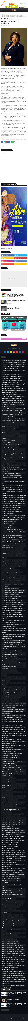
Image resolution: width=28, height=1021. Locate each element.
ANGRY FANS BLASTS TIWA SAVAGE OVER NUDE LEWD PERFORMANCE (15, 998)
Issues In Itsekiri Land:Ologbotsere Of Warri (10, 699)
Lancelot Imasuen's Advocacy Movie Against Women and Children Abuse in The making (12, 719)
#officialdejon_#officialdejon (7, 378)
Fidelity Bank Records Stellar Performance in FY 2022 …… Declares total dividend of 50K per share (12, 592)
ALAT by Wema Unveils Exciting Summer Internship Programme (13, 434)
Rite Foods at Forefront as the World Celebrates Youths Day (13, 850)
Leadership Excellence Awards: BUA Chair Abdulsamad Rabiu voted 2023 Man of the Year (13, 729)
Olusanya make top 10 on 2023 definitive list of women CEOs (13, 798)
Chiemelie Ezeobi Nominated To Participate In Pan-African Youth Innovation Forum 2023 (14, 495)
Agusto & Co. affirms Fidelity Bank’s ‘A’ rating (10, 426)
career (3, 483)
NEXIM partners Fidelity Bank (7, 775)
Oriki (3, 804)
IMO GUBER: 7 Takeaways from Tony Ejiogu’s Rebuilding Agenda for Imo (13, 679)
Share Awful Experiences (16, 876)
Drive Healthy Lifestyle (6, 537)
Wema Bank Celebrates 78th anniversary (9, 935)
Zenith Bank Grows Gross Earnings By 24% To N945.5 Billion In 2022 (13, 977)
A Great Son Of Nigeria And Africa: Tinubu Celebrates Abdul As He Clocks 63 (13, 403)
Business (13, 338)
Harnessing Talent (5, 648)
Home (2, 14)
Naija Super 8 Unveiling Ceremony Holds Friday (10, 755)
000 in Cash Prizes (20, 384)
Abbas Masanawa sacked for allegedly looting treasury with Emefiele (13, 405)
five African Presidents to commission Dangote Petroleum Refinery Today (12, 608)
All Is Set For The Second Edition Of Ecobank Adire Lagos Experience (12, 437)
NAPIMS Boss (13, 763)
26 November (4, 392)
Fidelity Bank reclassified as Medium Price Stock (10, 588)
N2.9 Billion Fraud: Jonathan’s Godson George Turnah (12, 753)
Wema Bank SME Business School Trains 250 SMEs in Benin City (13, 953)
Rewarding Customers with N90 (7, 848)
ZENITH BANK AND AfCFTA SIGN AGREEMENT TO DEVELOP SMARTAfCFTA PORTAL (12, 971)
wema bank (4, 931)
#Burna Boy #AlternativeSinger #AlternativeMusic (11, 370)
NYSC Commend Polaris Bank (7, 789)
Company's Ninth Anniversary (7, 503)
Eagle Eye (4, 25)
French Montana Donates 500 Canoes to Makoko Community (13, 620)
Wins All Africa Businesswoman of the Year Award (11, 963)
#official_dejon (14, 376)
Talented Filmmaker (20, 900)
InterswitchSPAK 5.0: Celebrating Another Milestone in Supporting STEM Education (12, 695)
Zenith (12, 969)
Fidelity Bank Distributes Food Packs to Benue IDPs (11, 582)
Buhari (3, 475)
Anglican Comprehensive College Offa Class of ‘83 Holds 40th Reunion (13, 449)
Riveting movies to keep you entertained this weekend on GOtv (13, 852)
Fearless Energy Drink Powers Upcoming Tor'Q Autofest (12, 572)
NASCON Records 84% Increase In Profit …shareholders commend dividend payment (12, 766)
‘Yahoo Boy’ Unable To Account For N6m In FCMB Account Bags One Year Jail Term (13, 362)
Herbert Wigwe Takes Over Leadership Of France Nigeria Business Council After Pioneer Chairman (12, 653)
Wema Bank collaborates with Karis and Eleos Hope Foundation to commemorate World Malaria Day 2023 (13, 937)
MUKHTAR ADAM (22, 745)
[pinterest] (20, 258)
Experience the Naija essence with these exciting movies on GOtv (14, 566)
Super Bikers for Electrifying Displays (8, 898)
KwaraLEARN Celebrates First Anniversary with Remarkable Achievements (12, 711)
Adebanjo (4, 420)
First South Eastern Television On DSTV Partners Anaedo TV (13, 600)
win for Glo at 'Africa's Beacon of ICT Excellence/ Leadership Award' (13, 959)
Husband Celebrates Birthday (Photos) (9, 668)
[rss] (7, 258)
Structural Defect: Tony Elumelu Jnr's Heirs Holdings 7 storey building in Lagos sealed (13, 897)
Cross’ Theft (4, 509)
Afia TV (18, 420)
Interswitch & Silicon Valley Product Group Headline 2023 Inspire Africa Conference (14, 687)
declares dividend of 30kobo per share (9, 527)
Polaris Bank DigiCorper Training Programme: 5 (10, 816)
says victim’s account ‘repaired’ (18, 872)
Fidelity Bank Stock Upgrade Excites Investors (10, 594)
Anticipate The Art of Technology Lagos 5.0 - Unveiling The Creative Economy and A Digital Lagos (12, 453)
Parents (6, 804)
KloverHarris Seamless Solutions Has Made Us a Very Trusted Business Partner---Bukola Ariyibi (13, 705)
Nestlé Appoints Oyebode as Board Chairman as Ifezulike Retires (15, 307)
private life (17, 828)
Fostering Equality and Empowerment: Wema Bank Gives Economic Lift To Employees (12, 616)
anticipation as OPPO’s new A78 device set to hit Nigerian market (14, 455)
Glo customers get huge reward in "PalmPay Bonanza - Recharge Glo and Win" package (14, 628)
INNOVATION (4, 685)
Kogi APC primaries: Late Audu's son (8, 707)
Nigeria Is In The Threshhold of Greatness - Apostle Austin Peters (14, 779)
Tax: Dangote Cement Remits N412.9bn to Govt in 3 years (12, 902)
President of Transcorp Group (7, 826)
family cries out (11, 568)
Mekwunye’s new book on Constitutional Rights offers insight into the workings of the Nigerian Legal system (14, 741)
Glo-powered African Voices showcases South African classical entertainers (13, 630)
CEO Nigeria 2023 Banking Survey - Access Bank (14, 491)
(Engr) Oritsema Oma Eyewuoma (8, 368)
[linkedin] (20, 352)
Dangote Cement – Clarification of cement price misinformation (13, 515)
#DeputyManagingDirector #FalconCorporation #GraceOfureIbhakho (11, 374)
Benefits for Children (6, 467)
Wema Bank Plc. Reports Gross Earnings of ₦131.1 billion (12, 947)
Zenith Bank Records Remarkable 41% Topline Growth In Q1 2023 (13, 981)
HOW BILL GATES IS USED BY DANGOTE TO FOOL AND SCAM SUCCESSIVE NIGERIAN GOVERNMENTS (13, 665)
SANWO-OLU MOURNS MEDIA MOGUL (9, 862)
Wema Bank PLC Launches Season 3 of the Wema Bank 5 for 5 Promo (13, 945)
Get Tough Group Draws (6, 626)
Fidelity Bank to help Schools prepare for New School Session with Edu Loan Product (13, 596)
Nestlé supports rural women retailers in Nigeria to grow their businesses (13, 774)
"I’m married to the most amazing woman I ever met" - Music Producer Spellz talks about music (13, 366)
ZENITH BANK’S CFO (5, 983)
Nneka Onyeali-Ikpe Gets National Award (15, 787)
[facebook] (7, 255)
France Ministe (4, 618)
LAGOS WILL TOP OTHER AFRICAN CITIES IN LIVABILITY (12, 717)
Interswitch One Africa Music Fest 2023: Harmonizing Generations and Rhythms (11, 693)
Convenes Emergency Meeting (19, 503)
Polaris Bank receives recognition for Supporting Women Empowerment (12, 820)
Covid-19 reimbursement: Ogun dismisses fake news (11, 507)
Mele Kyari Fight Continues (7, 743)
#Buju (16, 368)
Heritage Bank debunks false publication (9, 656)
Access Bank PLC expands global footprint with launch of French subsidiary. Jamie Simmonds (13, 413)
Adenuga (9, 420)
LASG (3, 723)
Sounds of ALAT (5, 882)
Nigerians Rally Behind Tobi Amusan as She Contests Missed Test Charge (13, 786)
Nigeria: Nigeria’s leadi (6, 781)
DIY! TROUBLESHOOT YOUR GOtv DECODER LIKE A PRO (12, 529)
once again (9, 800)
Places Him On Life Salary (6, 812)
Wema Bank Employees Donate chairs (9, 939)
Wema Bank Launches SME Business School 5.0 (10, 943)
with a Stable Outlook (6, 967)
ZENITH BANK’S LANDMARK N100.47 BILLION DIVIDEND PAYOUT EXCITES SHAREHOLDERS (13, 985)
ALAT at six (10, 432)
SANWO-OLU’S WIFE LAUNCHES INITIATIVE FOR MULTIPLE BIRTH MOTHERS (13, 868)
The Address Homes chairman (7, 904)
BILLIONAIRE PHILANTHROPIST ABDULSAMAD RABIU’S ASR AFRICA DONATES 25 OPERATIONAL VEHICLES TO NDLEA (12, 469)
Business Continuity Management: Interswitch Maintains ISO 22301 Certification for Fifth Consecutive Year (13, 481)
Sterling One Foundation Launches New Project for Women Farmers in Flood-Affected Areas (13, 891)
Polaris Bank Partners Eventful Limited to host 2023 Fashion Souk (14, 818)
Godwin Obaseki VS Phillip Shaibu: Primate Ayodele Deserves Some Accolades (13, 637)
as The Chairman (22, 459)
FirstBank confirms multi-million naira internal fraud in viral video (14, 602)
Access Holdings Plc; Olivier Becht (8, 416)
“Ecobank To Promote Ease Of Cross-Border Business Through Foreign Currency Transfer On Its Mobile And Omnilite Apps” (13, 364)
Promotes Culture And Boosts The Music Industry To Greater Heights (13, 830)
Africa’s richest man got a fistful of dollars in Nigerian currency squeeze (13, 425)
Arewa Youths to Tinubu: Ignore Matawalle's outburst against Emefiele (13, 457)
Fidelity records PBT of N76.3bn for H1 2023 (10, 598)
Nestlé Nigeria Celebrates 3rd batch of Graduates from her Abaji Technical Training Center (13, 772)
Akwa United (4, 432)
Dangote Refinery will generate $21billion (9, 519)
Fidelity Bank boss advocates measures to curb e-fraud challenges (13, 15)
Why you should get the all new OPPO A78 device (11, 957)
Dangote (3, 513)
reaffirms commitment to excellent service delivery (11, 838)
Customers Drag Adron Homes (13, 509)
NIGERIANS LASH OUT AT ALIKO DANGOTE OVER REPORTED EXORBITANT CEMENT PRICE (13, 784)
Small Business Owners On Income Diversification (11, 878)
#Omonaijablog (17, 378)
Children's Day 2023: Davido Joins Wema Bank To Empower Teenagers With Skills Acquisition (13, 499)
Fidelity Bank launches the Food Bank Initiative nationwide (12, 584)
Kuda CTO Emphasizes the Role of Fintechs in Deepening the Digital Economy (13, 709)
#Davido (23, 370)
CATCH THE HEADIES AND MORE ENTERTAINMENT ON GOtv (13, 487)
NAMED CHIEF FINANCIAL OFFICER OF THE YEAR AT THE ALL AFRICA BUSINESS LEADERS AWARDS (12, 762)
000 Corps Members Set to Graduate (8, 384)
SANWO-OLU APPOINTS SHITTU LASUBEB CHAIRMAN (11, 858)
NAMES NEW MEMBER (6, 763)
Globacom (4, 632)
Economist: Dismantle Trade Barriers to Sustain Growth (12, 549)
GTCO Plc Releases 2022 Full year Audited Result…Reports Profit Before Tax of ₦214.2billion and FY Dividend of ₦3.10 (13, 641)
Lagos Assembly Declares (6, 713)
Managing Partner (5, 737)
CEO (3, 491)
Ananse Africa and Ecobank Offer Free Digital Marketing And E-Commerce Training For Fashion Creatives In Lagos (13, 443)
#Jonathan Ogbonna (5, 376)
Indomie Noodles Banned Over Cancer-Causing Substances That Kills (14, 683)
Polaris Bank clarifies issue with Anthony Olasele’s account (12, 814)
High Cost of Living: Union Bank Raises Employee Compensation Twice (13, 659)
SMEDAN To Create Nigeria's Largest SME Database (11, 880)
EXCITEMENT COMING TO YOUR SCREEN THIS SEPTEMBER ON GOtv (13, 560)
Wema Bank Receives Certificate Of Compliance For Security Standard (13, 949)
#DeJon (3, 372)
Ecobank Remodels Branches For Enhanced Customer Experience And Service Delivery (12, 546)
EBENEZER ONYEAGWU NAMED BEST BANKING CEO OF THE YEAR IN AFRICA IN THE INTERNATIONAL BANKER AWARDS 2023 (13, 540)
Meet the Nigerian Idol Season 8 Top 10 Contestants (11, 739)
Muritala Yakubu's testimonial (7, 747)
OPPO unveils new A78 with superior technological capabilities (13, 802)
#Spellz (9, 382)
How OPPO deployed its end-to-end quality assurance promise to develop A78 (13, 667)
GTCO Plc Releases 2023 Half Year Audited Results (11, 642)
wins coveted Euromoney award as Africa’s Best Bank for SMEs (13, 965)
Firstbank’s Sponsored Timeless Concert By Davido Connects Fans (13, 604)
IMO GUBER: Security (5, 681)
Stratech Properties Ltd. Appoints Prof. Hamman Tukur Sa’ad (13, 894)
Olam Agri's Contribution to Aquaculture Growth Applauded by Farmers (13, 796)
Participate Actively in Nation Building (16, 804)
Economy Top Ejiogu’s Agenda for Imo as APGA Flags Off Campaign (12, 552)
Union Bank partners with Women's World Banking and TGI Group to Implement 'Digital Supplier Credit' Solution (13, 919)
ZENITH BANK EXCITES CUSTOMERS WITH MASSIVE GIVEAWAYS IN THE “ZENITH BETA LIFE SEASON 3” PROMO (13, 975)
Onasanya (4, 800)
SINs (23, 876)
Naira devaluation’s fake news (7, 759)
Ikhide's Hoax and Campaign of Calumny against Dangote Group (14, 677)
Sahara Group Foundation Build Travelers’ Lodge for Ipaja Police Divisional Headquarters (14, 856)
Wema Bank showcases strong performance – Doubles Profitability (12, 951)
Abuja (3, 410)
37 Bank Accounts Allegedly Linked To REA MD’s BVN (11, 394)
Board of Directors (5, 471)
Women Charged (14, 967)
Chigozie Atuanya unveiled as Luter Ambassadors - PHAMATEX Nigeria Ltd (13, 497)
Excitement (4, 558)
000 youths (18, 386)
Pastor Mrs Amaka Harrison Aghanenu (9, 806)
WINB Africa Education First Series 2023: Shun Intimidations (13, 961)
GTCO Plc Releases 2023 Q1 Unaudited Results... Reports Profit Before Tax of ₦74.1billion (13, 645)
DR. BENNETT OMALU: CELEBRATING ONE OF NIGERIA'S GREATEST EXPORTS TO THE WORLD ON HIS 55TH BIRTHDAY (13, 536)
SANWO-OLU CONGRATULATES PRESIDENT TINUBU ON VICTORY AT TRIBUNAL (13, 860)
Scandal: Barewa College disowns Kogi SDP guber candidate (13, 874)
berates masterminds (15, 467)
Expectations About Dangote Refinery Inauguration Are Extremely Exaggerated (12, 562)
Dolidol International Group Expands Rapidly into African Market (14, 531)
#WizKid (14, 382)
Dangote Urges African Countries (8, 523)
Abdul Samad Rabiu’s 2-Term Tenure (8, 406)
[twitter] (20, 255)
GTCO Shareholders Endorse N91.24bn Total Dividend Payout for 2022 (13, 647)
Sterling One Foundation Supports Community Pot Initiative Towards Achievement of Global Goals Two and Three (13, 893)
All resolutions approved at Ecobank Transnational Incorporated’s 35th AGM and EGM (11, 439)
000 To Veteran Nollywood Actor (8, 386)
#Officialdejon (20, 376)
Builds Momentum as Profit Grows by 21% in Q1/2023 (12, 477)
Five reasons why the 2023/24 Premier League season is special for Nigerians (13, 610)
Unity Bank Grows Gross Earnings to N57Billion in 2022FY (12, 925)
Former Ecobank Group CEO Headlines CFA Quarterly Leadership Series (12, 614)
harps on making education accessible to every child (11, 650)
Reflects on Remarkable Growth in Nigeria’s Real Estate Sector (13, 840)
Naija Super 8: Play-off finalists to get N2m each (10, 757)
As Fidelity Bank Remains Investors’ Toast (9, 459)
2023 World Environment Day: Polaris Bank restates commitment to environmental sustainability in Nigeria (14, 390)
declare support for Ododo (7, 525)
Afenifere (14, 420)
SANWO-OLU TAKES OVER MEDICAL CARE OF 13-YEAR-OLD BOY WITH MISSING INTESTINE (13, 864)
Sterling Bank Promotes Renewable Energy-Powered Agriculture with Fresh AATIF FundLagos (13, 889)
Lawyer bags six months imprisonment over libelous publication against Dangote (14, 727)
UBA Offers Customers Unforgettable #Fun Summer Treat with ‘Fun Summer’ (13, 911)
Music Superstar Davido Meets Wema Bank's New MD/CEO (12, 749)
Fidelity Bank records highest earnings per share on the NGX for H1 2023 (13, 590)
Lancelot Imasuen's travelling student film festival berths (12, 721)
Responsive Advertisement (14, 278)
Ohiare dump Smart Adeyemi (7, 794)
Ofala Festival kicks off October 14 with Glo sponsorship (12, 791)
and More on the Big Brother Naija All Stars (10, 445)
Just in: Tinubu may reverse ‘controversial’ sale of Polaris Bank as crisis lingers (14, 703)
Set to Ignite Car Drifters (6, 876)
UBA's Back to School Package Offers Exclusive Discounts (12, 917)
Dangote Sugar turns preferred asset (8, 521)
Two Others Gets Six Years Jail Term (8, 908)
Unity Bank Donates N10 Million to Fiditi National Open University (12, 921)
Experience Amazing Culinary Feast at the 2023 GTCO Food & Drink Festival (13, 564)
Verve (10, 927)
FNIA (3, 612)
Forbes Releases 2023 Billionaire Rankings (13, 612)
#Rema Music (4, 382)
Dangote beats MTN (10, 513)
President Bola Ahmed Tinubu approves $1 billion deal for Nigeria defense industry (12, 824)
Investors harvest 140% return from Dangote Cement (11, 697)
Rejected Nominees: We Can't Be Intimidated (10, 842)
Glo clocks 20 (15, 626)
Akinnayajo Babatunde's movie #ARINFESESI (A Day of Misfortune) (12, 431)
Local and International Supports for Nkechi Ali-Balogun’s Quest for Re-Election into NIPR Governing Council (13, 731)
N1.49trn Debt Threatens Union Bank (8, 751)
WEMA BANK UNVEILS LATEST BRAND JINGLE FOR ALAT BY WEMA (13, 955)
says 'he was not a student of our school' (9, 870)
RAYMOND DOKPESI (17, 834)
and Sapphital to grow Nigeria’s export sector (10, 447)
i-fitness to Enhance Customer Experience (9, 670)
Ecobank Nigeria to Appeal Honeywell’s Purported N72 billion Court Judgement (13, 544)
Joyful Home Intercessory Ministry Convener (10, 701)
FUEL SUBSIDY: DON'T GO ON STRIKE (8, 622)
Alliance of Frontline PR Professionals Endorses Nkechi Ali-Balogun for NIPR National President (12, 441)
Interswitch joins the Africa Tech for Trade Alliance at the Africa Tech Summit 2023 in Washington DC (13, 691)
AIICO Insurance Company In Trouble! (9, 428)
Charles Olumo (4, 493)
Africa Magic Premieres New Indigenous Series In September (13, 422)
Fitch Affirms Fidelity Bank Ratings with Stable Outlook (12, 606)
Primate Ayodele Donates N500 (8, 828)
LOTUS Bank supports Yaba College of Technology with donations (12, 733)
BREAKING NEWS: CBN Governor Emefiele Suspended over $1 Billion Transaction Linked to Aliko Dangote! (13, 473)
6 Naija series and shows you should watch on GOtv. (11, 398)
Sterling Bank (4, 886)
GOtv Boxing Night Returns (7, 638)
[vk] (20, 261)
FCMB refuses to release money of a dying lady (10, 570)
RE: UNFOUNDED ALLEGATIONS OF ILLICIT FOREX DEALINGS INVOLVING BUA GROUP (13, 836)
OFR (25, 791)
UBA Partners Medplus (6, 913)
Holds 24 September (15, 660)
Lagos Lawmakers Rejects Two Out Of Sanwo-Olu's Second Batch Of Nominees (14, 715)
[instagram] (7, 261)
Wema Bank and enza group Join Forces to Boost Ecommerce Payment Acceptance (13, 933)
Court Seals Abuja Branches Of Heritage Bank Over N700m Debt (14, 505)
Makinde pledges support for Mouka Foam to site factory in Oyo (14, 735)
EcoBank (3, 541)
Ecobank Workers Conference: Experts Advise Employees (12, 547)
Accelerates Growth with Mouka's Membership (14, 410)
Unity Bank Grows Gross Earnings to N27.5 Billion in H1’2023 (13, 923)
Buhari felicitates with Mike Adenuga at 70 (13, 475)
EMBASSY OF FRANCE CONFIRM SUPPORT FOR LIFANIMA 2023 (13, 553)
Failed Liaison (4, 568)
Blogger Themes (13, 1018)
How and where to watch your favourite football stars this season (12, 663)
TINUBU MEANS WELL (19, 904)
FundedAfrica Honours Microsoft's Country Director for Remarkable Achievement (12, 624)
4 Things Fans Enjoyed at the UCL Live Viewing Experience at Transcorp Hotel (13, 396)
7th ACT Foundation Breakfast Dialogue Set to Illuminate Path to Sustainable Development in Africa (13, 401)
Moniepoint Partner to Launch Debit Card (9, 745)
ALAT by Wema (16, 432)
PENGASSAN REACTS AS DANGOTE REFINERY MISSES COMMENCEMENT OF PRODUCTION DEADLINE (11, 808)
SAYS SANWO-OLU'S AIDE (6, 872)
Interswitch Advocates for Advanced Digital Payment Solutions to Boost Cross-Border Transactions (14, 689)
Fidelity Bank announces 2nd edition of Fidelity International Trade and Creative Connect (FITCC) (13, 576)
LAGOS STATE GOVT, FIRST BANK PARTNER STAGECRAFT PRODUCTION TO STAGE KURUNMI (16, 302)
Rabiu (3, 834)
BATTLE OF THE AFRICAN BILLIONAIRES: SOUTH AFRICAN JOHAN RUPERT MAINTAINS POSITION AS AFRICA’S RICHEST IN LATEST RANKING (13, 465)
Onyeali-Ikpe (15, 800)
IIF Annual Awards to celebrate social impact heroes (11, 672)
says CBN (20, 870)
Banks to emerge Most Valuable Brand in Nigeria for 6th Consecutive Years (12, 463)
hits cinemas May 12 (5, 660)
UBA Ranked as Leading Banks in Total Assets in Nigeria (12, 915)
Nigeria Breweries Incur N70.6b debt (8, 777)
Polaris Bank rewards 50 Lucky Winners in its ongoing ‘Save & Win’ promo (13, 822)
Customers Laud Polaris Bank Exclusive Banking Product (12, 511)
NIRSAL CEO (4, 787)
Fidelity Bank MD (5, 586)
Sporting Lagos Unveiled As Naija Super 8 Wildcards (11, 884)
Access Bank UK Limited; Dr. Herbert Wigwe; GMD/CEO (12, 414)
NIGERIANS (14, 781)
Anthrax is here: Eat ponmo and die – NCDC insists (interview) (13, 451)
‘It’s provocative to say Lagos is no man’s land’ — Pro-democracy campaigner (14, 360)
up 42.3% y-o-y (4, 927)
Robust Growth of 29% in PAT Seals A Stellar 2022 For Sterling (13, 854)
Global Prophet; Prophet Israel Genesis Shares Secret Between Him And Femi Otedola (13, 634)
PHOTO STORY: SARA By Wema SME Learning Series (11, 810)
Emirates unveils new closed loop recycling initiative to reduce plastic (13, 556)
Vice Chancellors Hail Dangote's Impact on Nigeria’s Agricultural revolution (13, 929)
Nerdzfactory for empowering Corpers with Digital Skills (12, 767)
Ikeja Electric (4, 675)
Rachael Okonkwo (9, 834)
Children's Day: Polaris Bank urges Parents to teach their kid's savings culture (13, 501)
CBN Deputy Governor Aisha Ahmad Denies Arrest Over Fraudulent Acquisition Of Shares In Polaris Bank (12, 489)
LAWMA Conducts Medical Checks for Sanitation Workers (12, 725)
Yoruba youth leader (6, 969)
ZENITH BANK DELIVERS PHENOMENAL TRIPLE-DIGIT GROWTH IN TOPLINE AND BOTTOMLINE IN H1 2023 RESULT (13, 973)
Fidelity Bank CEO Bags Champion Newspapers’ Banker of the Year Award (13, 580)
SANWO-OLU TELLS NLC (6, 866)
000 (18, 382)
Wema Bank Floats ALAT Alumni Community (10, 941)
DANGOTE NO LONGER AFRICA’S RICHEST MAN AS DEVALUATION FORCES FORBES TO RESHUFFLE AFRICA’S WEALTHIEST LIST (14, 518)
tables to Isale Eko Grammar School (8, 900)
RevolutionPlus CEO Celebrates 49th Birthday (10, 846)
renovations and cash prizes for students (9, 844)
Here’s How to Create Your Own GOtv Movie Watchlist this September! (12, 655)
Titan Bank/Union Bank (6, 906)
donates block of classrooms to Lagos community (11, 533)
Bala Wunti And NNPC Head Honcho (8, 461)
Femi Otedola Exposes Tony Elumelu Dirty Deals (11, 574)
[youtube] (7, 264)
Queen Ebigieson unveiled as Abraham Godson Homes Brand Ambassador (13, 832)
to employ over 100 (15, 906)
